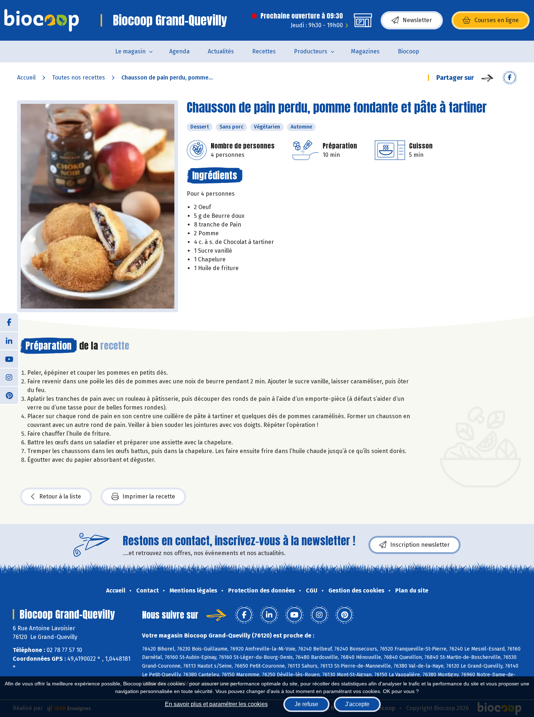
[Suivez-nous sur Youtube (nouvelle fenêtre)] (9, 359)
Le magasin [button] (130, 51)
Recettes (264, 51)
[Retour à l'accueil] (41, 20)
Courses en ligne (496, 20)
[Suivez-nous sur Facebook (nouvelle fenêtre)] (9, 322)
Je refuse (306, 704)
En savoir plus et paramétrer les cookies (216, 704)
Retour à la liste (60, 496)
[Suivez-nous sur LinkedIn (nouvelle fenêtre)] (9, 340)
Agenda (179, 51)
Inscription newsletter (420, 544)
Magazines (365, 51)
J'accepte (357, 704)
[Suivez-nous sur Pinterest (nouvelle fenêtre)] (9, 395)
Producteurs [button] (310, 51)
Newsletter (417, 20)
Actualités (221, 51)
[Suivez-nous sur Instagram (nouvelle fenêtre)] (9, 377)
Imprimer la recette (148, 496)
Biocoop (408, 51)
